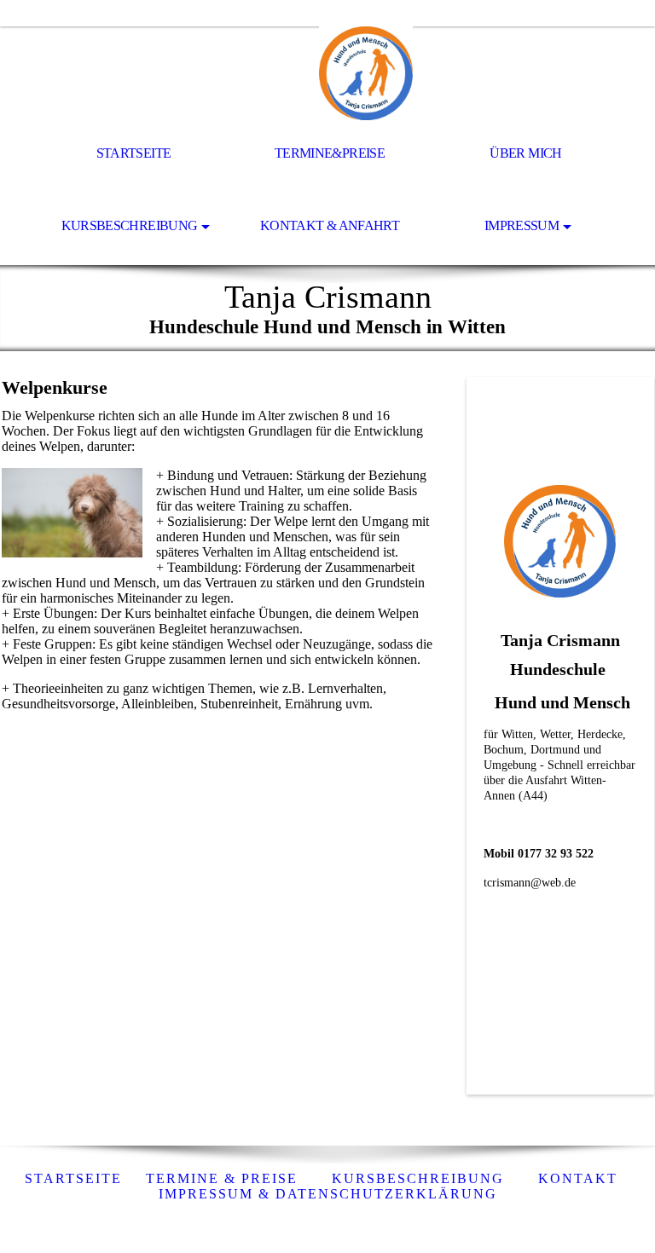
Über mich (525, 153)
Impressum (521, 225)
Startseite (133, 153)
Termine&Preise (330, 153)
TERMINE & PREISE (222, 1178)
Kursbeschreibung (129, 225)
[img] (327, 73)
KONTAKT (577, 1178)
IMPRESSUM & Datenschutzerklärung (328, 1194)
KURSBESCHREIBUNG (418, 1178)
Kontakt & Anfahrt (329, 225)
